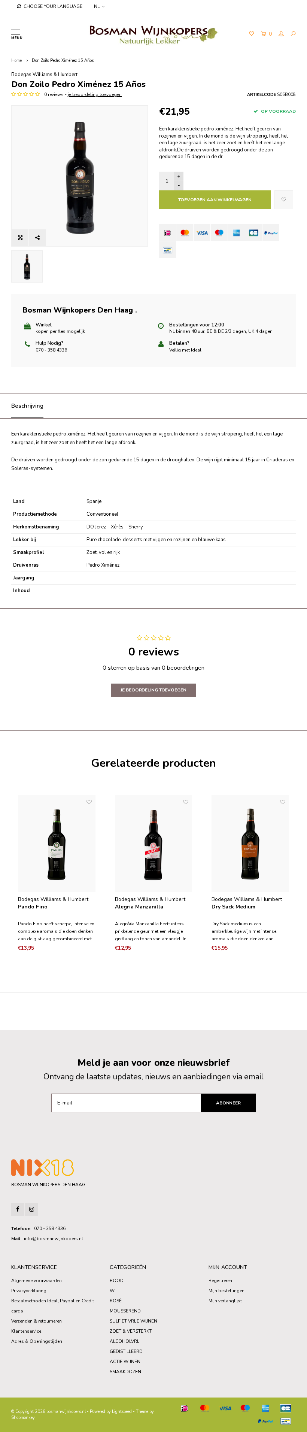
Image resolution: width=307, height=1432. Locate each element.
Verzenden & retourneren (36, 1321)
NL (97, 6)
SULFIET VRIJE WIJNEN (133, 1321)
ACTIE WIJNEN (125, 1362)
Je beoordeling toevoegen (153, 690)
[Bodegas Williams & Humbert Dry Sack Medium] (250, 843)
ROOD (117, 1281)
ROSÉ (116, 1301)
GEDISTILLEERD (126, 1351)
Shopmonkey (23, 1417)
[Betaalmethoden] (167, 232)
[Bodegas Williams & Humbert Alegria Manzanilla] (153, 843)
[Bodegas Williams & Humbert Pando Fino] (56, 843)
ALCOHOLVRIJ (125, 1341)
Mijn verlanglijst (225, 1301)
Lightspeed (122, 1411)
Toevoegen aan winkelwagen (215, 200)
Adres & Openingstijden (36, 1341)
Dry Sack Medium (233, 906)
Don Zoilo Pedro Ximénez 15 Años (63, 60)
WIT (114, 1291)
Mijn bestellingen (226, 1291)
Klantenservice (26, 1331)
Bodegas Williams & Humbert (44, 74)
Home (16, 60)
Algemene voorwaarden (36, 1281)
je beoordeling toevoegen (95, 94)
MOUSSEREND (125, 1311)
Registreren (220, 1281)
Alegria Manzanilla (139, 906)
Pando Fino (33, 906)
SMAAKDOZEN (125, 1372)
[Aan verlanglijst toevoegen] (283, 199)
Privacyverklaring (28, 1291)
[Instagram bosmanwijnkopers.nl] (31, 1209)
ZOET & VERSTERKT (131, 1331)
